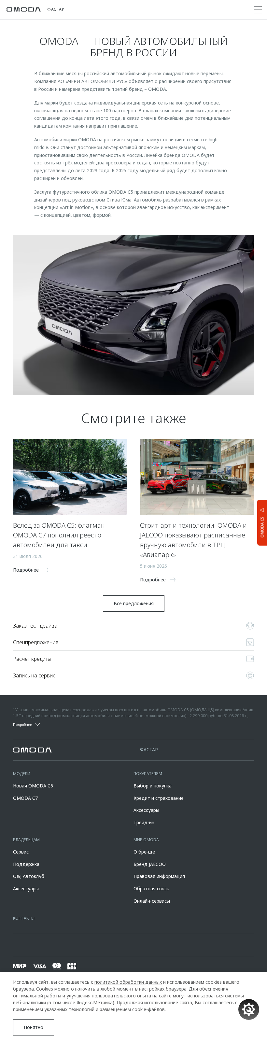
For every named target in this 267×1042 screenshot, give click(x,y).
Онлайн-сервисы (152, 901)
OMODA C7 (25, 798)
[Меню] (258, 10)
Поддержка (26, 864)
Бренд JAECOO (150, 864)
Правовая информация (159, 876)
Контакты (24, 918)
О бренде (144, 852)
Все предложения (134, 603)
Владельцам (26, 839)
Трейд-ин (144, 822)
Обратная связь (151, 888)
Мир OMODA (146, 839)
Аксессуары (146, 810)
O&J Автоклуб (28, 876)
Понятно (33, 1027)
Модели (21, 773)
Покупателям (148, 773)
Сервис (21, 852)
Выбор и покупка (153, 786)
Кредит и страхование (159, 798)
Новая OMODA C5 (33, 786)
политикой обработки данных (128, 982)
